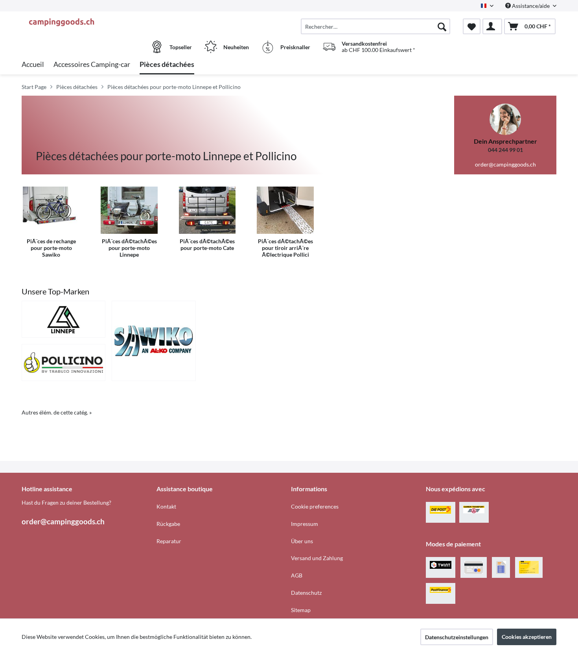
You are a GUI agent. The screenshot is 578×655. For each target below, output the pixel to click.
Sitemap (301, 610)
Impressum (304, 523)
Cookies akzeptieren (527, 636)
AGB (296, 575)
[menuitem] (375, 26)
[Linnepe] (63, 319)
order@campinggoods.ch (505, 164)
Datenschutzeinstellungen (456, 637)
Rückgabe (168, 523)
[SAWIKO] (153, 341)
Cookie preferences (315, 506)
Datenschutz (306, 592)
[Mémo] (471, 26)
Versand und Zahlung (317, 558)
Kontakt (166, 506)
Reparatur (168, 541)
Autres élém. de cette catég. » (57, 412)
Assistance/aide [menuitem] (531, 5)
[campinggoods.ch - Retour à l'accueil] (88, 22)
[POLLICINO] (63, 362)
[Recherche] (442, 26)
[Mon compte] (492, 26)
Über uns (302, 541)
